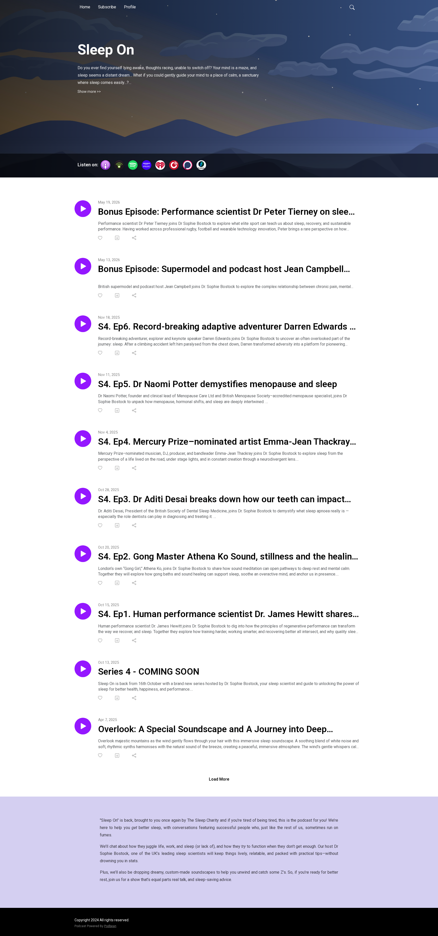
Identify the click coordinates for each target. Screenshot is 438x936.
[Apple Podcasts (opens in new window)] (105, 165)
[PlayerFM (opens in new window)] (174, 165)
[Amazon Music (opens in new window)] (146, 165)
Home (85, 7)
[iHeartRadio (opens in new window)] (160, 165)
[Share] (134, 237)
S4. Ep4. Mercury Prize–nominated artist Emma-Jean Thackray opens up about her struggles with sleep (224, 442)
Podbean (110, 926)
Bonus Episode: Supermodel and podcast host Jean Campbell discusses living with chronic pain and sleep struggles (221, 269)
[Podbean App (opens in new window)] (119, 165)
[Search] (352, 7)
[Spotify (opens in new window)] (133, 165)
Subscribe (107, 7)
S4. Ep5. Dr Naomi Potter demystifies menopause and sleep (217, 384)
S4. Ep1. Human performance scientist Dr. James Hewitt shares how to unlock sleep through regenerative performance (225, 614)
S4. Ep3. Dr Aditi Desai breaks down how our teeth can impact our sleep (221, 499)
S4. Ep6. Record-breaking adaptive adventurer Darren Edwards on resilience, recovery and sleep (228, 327)
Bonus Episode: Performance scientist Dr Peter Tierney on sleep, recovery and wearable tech (227, 212)
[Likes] (100, 238)
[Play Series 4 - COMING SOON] (83, 668)
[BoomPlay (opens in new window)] (201, 165)
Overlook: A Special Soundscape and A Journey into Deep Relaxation (212, 729)
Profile (130, 7)
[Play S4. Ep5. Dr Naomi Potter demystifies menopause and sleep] (83, 381)
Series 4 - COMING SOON (148, 672)
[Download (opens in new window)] (117, 237)
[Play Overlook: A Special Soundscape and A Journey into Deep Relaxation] (83, 726)
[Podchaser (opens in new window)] (187, 165)
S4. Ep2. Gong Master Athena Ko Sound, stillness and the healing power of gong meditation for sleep (227, 557)
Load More (219, 779)
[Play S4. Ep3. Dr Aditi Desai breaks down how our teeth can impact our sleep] (83, 496)
